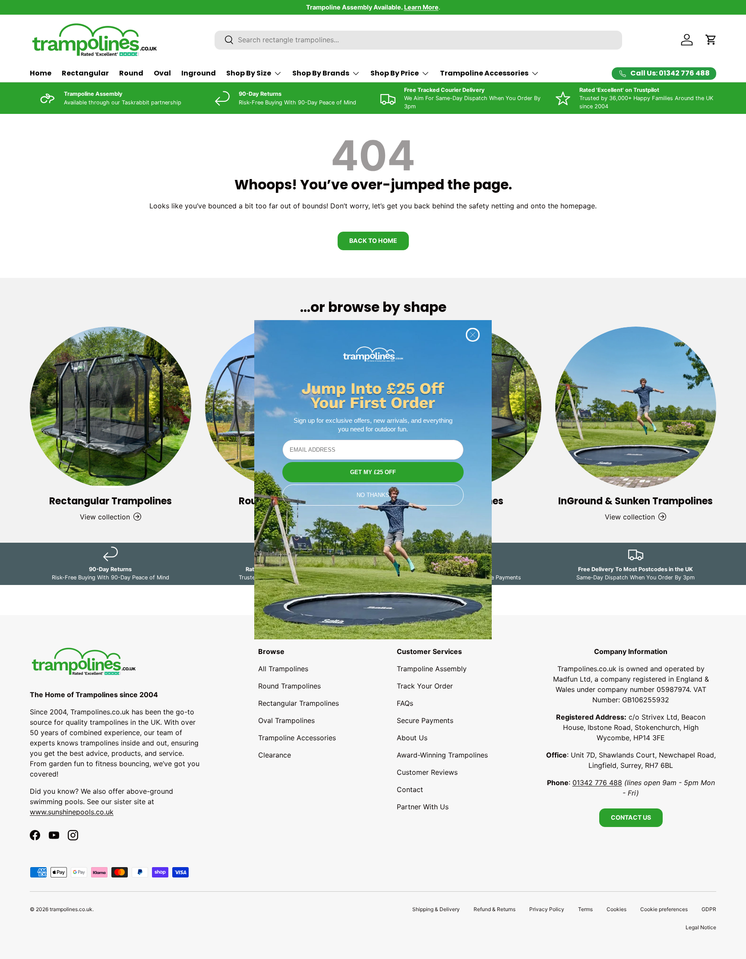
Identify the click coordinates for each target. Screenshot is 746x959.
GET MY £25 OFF (373, 472)
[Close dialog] (473, 335)
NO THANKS (373, 495)
